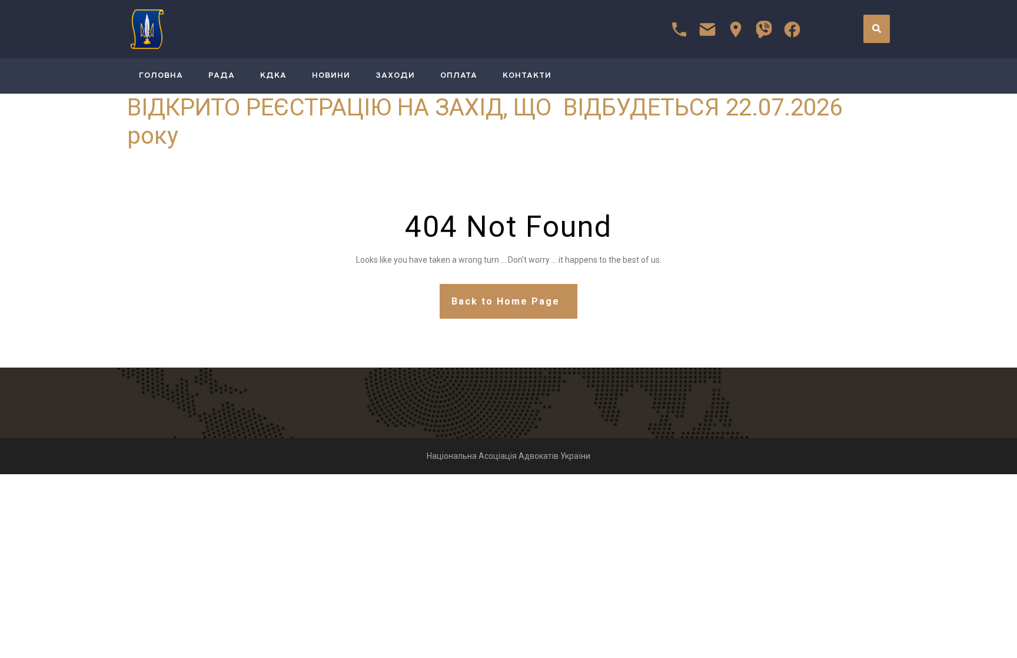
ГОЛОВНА (161, 76)
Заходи (395, 76)
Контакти (527, 76)
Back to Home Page (505, 301)
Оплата (458, 76)
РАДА (221, 76)
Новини (331, 76)
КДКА (273, 76)
